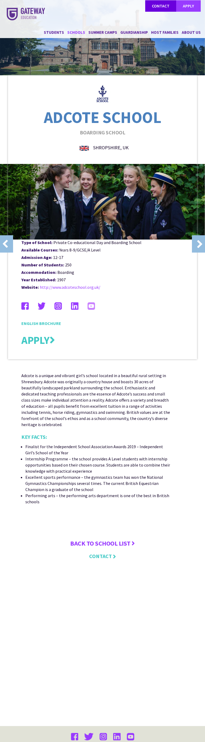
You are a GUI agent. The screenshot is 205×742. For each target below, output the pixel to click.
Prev (6, 244)
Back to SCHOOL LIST (101, 543)
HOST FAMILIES (165, 32)
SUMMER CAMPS (102, 32)
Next (198, 244)
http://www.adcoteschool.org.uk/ (70, 287)
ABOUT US (191, 32)
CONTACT (160, 6)
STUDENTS (54, 32)
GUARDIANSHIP (134, 32)
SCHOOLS (76, 32)
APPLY (188, 6)
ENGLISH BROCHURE (41, 323)
